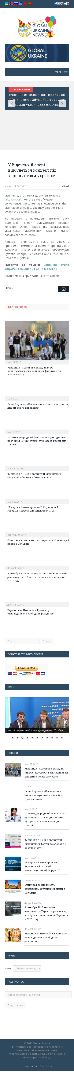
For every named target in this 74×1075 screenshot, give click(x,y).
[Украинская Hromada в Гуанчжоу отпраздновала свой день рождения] (37, 602)
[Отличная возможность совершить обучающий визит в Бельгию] (37, 532)
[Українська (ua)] (6, 4)
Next (62, 103)
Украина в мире (20, 89)
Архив (8, 968)
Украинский (13, 199)
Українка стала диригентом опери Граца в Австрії (37, 267)
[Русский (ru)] (16, 4)
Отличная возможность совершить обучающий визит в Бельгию (44, 888)
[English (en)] (11, 4)
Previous (11, 103)
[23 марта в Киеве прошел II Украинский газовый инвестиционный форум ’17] (37, 499)
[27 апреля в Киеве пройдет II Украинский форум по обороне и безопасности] (37, 466)
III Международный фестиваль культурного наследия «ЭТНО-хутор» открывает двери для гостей (36, 441)
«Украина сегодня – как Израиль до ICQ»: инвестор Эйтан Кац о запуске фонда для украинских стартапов (37, 99)
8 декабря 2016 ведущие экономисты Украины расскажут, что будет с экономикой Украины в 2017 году (37, 577)
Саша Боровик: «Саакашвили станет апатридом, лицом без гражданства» (38, 405)
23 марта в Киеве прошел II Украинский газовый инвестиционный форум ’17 (32, 508)
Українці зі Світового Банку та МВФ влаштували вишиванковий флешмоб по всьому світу (34, 371)
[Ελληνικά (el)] (20, 4)
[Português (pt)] (30, 4)
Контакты (31, 1066)
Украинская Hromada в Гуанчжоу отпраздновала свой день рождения (30, 611)
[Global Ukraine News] (37, 26)
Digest (65, 185)
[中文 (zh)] (25, 4)
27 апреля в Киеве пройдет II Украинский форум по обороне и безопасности (34, 475)
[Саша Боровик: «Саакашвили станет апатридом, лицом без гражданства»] (37, 396)
